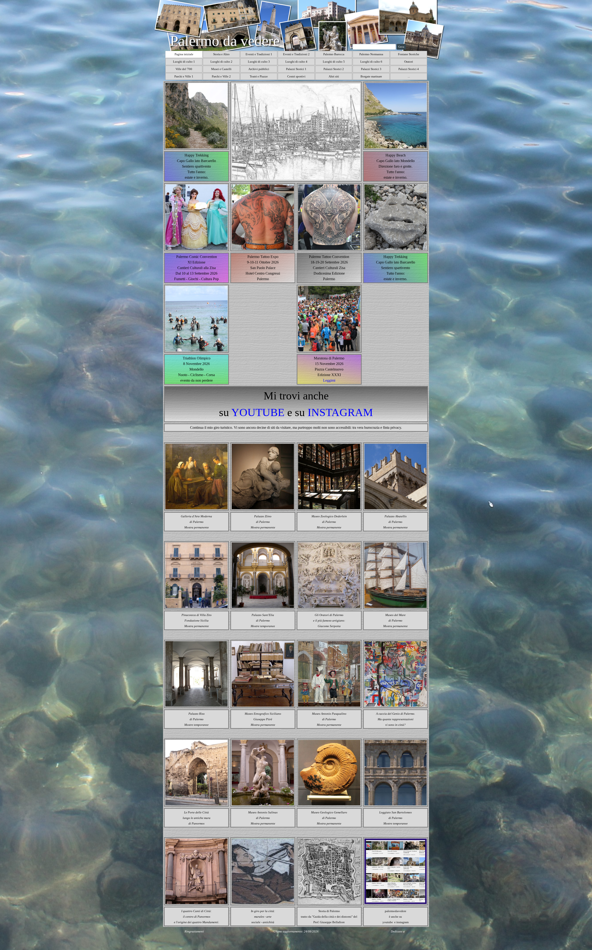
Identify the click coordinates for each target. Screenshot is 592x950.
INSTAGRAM (340, 412)
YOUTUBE (257, 412)
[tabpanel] (263, 268)
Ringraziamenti (194, 931)
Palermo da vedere (225, 41)
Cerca (401, 47)
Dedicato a (398, 931)
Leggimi (329, 380)
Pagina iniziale (184, 54)
